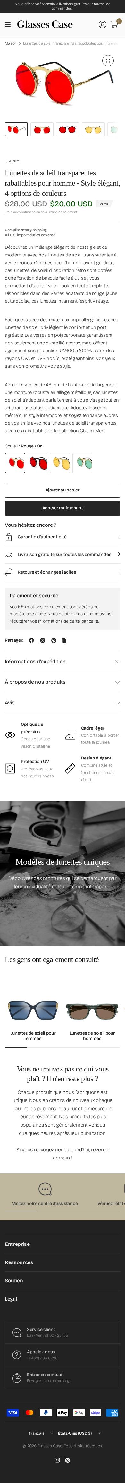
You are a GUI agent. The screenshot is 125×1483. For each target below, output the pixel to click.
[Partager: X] (42, 640)
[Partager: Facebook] (31, 640)
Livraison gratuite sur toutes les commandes (64, 554)
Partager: (14, 640)
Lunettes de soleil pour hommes (92, 1036)
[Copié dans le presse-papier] (64, 640)
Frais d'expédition (18, 212)
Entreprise (17, 1244)
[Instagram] (57, 1460)
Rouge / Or (15, 463)
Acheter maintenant (62, 508)
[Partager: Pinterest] (54, 640)
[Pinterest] (68, 1460)
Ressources (19, 1262)
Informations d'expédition (35, 661)
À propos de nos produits (35, 682)
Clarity (12, 161)
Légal (11, 1299)
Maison (11, 43)
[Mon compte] (102, 24)
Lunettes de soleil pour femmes (33, 1036)
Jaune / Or (60, 463)
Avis (10, 702)
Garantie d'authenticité (42, 537)
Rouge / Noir (37, 463)
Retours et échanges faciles (47, 572)
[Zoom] (108, 60)
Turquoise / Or (82, 463)
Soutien (14, 1281)
